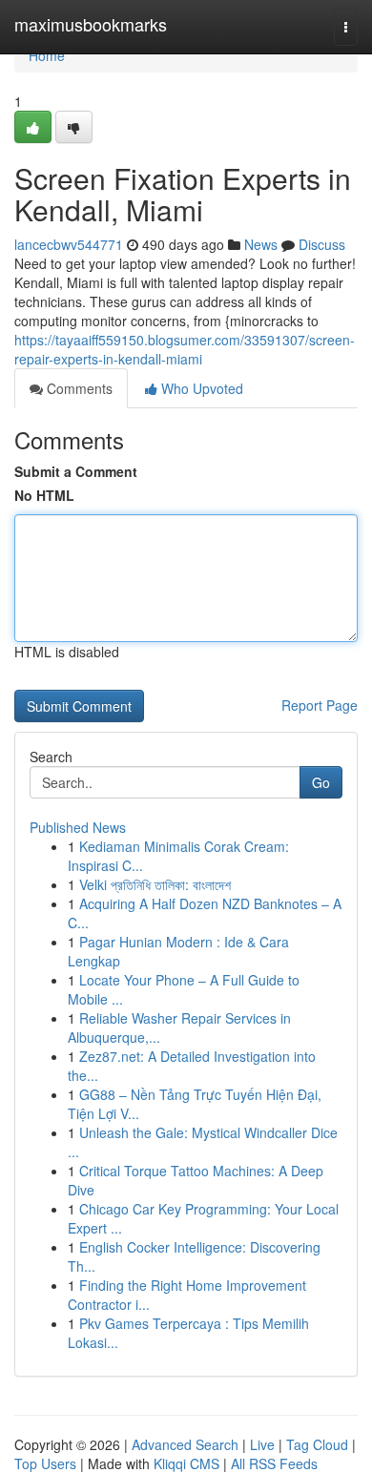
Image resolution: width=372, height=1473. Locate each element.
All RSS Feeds (274, 1463)
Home (47, 55)
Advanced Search (185, 1444)
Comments (78, 388)
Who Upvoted (200, 388)
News (261, 244)
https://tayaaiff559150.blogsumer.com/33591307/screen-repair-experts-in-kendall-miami (184, 349)
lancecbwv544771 (68, 244)
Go (321, 782)
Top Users (45, 1463)
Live (262, 1444)
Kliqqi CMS (186, 1463)
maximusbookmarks (90, 23)
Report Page (319, 705)
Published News (78, 827)
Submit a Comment (75, 471)
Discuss (322, 244)
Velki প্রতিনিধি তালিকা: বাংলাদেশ (155, 884)
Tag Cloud (317, 1444)
